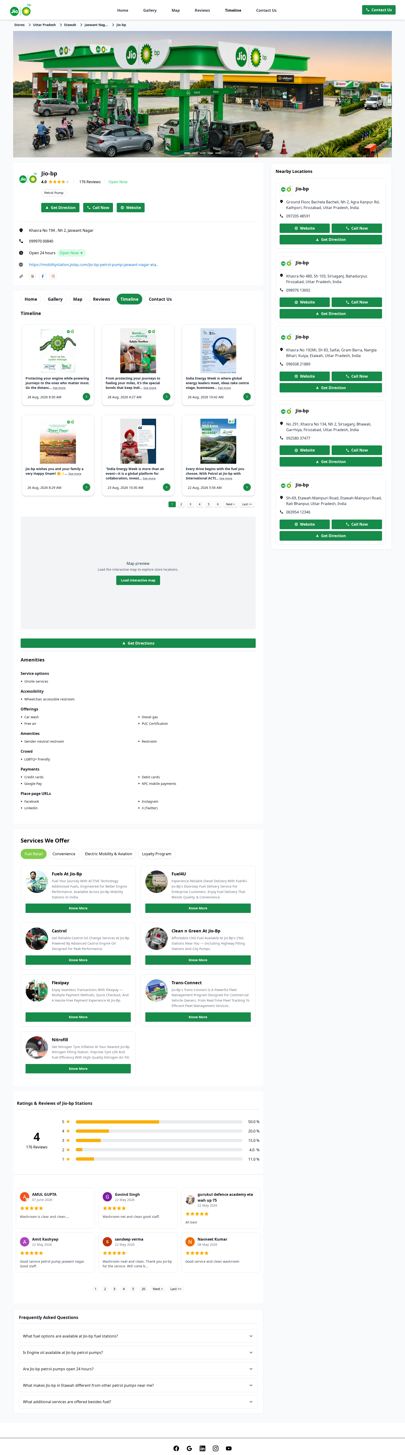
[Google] (189, 1448)
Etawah (70, 25)
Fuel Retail (34, 853)
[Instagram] (215, 1448)
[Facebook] (176, 1448)
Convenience (63, 853)
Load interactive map (138, 580)
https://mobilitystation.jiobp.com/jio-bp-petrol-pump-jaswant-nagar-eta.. (93, 264)
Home (122, 10)
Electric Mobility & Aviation (108, 853)
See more (59, 388)
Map (176, 10)
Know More (78, 908)
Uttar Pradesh (44, 25)
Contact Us (266, 10)
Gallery (150, 10)
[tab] (31, 299)
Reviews (202, 10)
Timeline (233, 10)
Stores (19, 25)
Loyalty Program (156, 853)
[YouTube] (229, 1448)
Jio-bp (121, 25)
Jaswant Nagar (96, 25)
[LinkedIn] (202, 1448)
